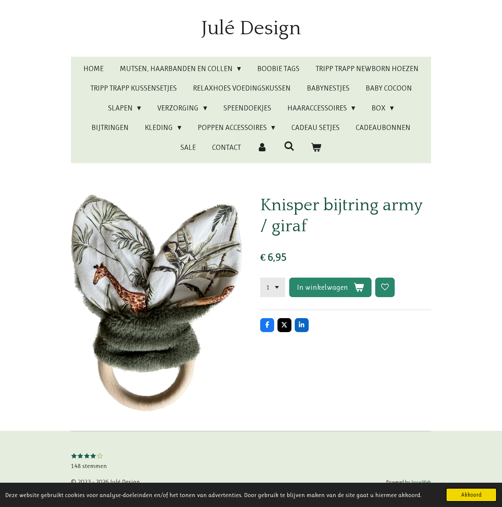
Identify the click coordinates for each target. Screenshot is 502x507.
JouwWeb (421, 482)
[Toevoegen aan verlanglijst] (385, 287)
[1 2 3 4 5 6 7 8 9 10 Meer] (272, 287)
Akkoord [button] (471, 495)
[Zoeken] (289, 146)
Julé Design (251, 28)
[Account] (262, 148)
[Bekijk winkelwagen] (316, 148)
